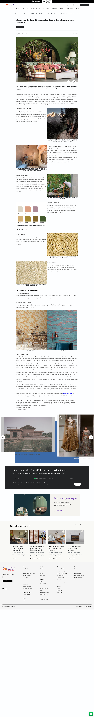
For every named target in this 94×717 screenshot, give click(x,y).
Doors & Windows (35, 8)
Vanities (41, 590)
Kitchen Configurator (27, 575)
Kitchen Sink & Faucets (44, 592)
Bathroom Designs (60, 577)
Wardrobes (25, 8)
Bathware (54, 8)
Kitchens (17, 8)
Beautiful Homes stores (78, 577)
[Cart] (77, 5)
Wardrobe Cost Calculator (28, 588)
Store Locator (59, 592)
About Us (59, 588)
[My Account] (70, 5)
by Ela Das (14, 558)
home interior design (68, 393)
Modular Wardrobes (27, 586)
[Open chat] (91, 714)
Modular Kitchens (26, 568)
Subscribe (7, 580)
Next (91, 437)
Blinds (41, 573)
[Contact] (67, 5)
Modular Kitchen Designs (62, 573)
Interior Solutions (77, 573)
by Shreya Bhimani (72, 558)
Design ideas (70, 8)
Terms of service (88, 606)
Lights (61, 8)
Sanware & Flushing (44, 588)
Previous (3, 437)
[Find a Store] (73, 5)
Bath (41, 581)
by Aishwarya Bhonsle (35, 558)
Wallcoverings (43, 575)
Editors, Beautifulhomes (24, 34)
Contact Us (59, 590)
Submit (77, 484)
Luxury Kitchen (26, 577)
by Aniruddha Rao (53, 558)
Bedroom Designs (60, 575)
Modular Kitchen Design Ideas (29, 573)
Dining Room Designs (61, 579)
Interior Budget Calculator (79, 575)
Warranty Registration (44, 599)
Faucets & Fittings (43, 583)
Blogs (75, 568)
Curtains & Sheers (43, 568)
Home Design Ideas (61, 568)
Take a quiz (59, 510)
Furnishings (46, 8)
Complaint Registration (44, 597)
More (77, 8)
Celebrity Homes (77, 579)
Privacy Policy (79, 606)
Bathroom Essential (44, 594)
